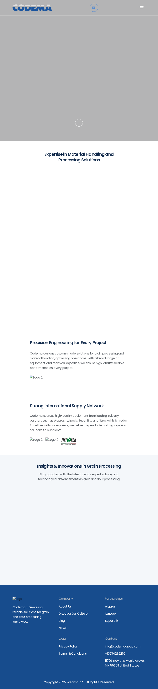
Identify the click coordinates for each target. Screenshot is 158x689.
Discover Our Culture (73, 614)
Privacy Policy (68, 646)
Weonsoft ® (75, 682)
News (62, 628)
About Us (65, 606)
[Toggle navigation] (141, 7)
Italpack (110, 614)
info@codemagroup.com (122, 646)
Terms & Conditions (73, 654)
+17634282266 (115, 654)
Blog (62, 621)
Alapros (110, 606)
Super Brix (111, 621)
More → (44, 521)
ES (94, 7)
